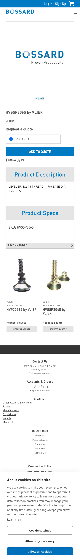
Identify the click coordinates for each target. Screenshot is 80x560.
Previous (67, 245)
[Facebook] (7, 160)
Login (34, 386)
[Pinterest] (22, 160)
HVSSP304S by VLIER (54, 311)
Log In (48, 4)
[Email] (10, 160)
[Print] (14, 160)
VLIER (10, 301)
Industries (40, 448)
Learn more (14, 519)
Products (8, 406)
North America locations (39, 373)
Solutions (40, 444)
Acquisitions (9, 414)
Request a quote (21, 329)
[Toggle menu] (74, 11)
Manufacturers (11, 410)
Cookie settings (40, 530)
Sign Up (60, 4)
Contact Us (40, 452)
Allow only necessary (40, 541)
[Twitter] (18, 160)
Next (72, 245)
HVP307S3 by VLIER (21, 309)
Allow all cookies (40, 551)
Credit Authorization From (17, 402)
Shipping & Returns (40, 390)
